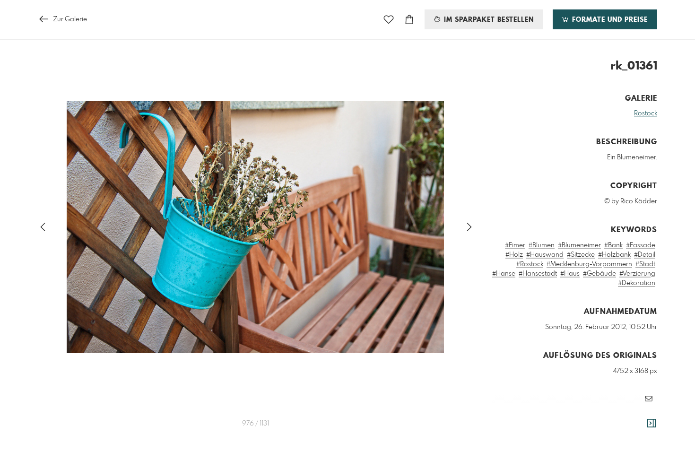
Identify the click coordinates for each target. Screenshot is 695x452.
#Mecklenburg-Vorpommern (589, 264)
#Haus (570, 273)
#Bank (613, 245)
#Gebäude (599, 273)
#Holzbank (614, 255)
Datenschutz (641, 426)
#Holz (514, 255)
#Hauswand (545, 255)
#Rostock (529, 264)
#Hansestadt (538, 273)
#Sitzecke (581, 255)
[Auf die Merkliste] (388, 19)
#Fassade (640, 245)
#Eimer (515, 245)
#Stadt (645, 264)
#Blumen (542, 245)
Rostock (645, 113)
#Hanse (503, 273)
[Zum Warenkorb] (409, 19)
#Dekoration (636, 283)
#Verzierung (637, 273)
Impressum (604, 426)
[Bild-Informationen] (651, 423)
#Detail (644, 255)
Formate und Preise (609, 20)
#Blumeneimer (579, 245)
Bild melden (641, 414)
